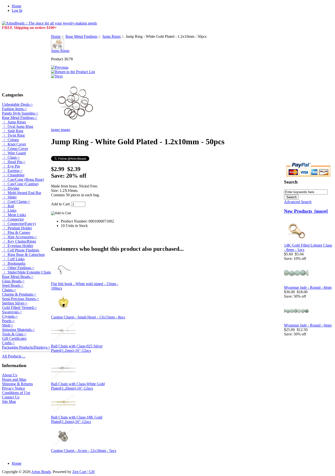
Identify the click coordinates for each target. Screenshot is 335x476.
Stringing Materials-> (18, 330)
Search (291, 182)
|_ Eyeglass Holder (17, 246)
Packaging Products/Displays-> (26, 347)
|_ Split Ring (12, 131)
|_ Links (9, 210)
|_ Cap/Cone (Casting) (20, 184)
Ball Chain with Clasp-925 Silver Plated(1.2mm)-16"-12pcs (77, 348)
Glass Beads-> (13, 281)
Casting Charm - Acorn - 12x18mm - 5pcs (83, 451)
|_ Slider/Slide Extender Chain (26, 272)
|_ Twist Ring (13, 135)
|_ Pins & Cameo (16, 232)
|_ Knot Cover (14, 144)
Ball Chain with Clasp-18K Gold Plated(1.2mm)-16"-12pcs (76, 419)
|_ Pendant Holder (17, 228)
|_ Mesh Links (14, 215)
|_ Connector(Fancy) (19, 224)
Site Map (9, 401)
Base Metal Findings (81, 36)
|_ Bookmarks (14, 263)
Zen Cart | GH (83, 472)
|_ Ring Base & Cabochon (23, 254)
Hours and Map (14, 379)
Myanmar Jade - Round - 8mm (308, 287)
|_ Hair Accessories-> (19, 237)
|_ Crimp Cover (15, 148)
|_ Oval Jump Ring (17, 126)
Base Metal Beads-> (17, 277)
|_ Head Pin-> (14, 162)
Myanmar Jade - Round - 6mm (308, 325)
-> (19, 118)
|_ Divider (10, 188)
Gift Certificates (14, 338)
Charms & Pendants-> (19, 294)
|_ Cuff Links (13, 259)
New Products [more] (306, 211)
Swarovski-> (12, 312)
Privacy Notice (13, 388)
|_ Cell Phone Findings (20, 250)
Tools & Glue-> (14, 334)
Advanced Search (297, 202)
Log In (17, 10)
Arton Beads (41, 472)
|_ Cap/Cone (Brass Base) (23, 179)
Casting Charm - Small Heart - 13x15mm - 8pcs (88, 317)
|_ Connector (13, 219)
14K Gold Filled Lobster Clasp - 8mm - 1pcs (308, 247)
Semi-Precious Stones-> (20, 299)
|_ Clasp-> (11, 157)
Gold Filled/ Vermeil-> (19, 307)
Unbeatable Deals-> (17, 104)
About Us (9, 375)
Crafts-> (8, 343)
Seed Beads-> (13, 285)
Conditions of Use (16, 393)
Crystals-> (10, 316)
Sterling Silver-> (14, 303)
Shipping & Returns (17, 384)
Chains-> (9, 290)
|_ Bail (8, 206)
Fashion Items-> (14, 109)
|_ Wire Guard (14, 153)
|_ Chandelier (13, 175)
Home (16, 6)
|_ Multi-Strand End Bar (21, 193)
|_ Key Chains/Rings (19, 241)
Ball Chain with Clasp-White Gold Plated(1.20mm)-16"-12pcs (78, 386)
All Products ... (13, 356)
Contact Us (10, 397)
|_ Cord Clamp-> (16, 201)
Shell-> (7, 325)
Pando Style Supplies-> (20, 113)
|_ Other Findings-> (18, 268)
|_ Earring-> (12, 171)
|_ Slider (9, 197)
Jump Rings (111, 36)
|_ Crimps (10, 140)
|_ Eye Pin (11, 166)
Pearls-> (8, 321)
